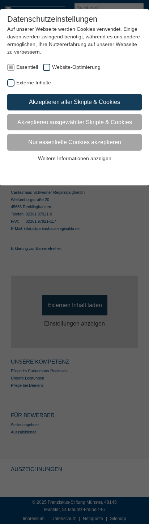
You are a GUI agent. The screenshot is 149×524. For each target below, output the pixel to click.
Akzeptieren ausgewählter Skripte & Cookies (74, 122)
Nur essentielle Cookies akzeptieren (74, 142)
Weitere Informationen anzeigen (74, 158)
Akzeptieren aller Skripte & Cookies (74, 102)
